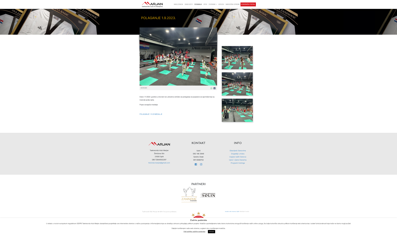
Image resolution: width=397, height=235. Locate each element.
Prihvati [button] (211, 231)
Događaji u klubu (237, 154)
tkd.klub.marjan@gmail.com (159, 163)
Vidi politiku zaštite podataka (194, 232)
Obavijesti (189, 4)
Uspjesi (221, 4)
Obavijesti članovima (238, 151)
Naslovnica (178, 4)
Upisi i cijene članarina (237, 160)
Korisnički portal (248, 4)
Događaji (198, 4)
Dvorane (212, 4)
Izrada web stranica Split (232, 211)
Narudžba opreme (233, 4)
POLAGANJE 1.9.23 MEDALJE (151, 114)
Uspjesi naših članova (237, 157)
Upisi (205, 4)
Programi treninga (238, 163)
